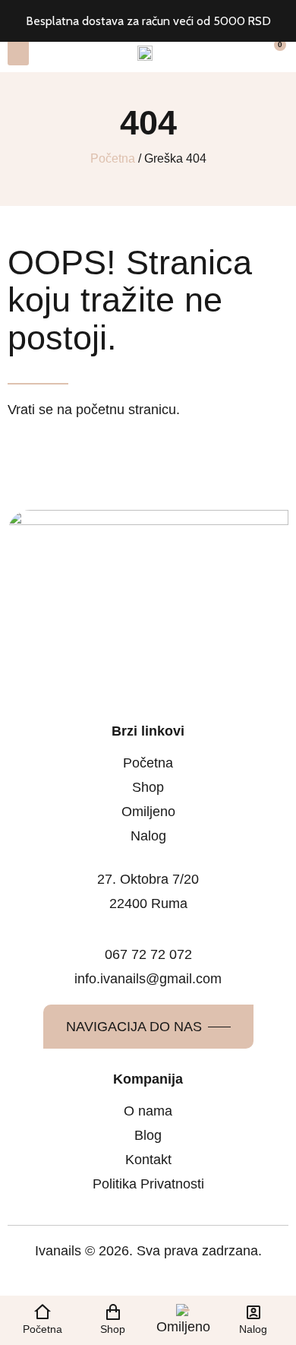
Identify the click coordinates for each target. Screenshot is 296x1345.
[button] (18, 52)
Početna (112, 158)
